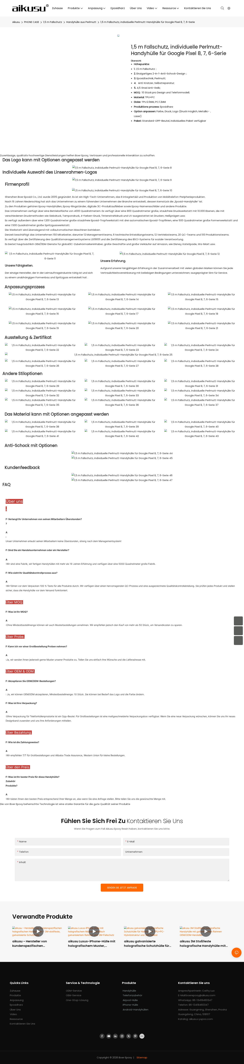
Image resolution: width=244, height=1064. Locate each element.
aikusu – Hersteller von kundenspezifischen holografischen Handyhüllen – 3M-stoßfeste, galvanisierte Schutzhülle (35, 943)
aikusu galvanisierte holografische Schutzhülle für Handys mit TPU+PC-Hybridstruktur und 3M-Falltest (148, 943)
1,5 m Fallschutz (52, 22)
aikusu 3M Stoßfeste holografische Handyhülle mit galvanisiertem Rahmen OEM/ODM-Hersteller (203, 943)
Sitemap (141, 1057)
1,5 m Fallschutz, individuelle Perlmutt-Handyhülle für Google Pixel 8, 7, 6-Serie (147, 22)
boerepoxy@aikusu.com (200, 995)
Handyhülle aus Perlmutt (81, 22)
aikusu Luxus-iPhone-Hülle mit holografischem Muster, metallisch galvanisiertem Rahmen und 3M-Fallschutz (91, 943)
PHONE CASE (31, 22)
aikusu (16, 22)
